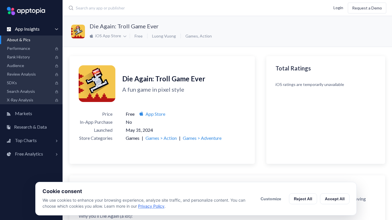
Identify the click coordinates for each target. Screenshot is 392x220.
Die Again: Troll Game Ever (124, 26)
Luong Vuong (164, 36)
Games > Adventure (202, 138)
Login (338, 7)
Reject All (303, 199)
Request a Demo (367, 7)
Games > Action (161, 138)
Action (206, 36)
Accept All (335, 199)
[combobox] (168, 8)
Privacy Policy (151, 206)
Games (191, 36)
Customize (271, 199)
